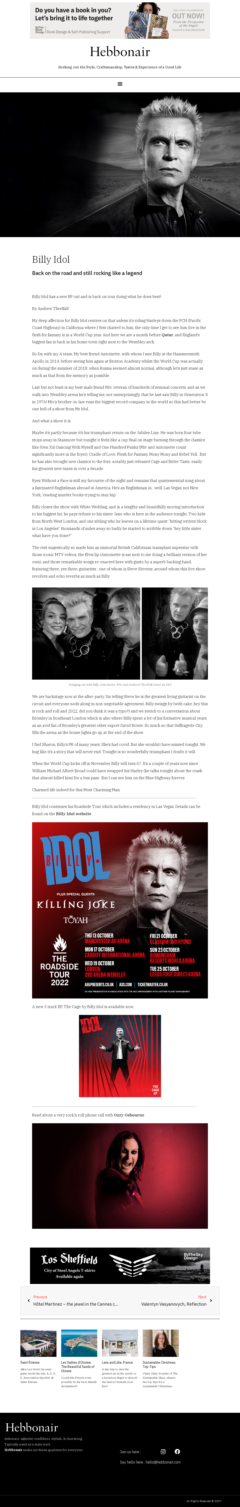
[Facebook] (177, 1452)
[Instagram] (163, 1452)
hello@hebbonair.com (163, 1462)
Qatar (167, 334)
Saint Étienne (30, 1362)
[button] (120, 84)
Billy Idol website (73, 813)
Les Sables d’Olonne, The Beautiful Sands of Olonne (78, 1366)
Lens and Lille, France (117, 1362)
